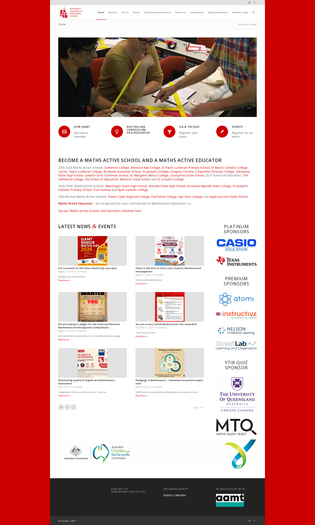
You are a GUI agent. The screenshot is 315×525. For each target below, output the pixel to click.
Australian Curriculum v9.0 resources (138, 130)
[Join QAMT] (64, 132)
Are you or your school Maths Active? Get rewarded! (166, 324)
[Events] (222, 132)
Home (62, 24)
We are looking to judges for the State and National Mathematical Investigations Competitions (89, 326)
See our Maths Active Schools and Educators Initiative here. (100, 211)
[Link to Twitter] (249, 2)
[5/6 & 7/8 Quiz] (169, 132)
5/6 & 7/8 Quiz (189, 127)
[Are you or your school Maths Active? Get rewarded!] (170, 307)
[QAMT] (71, 12)
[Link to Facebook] (254, 2)
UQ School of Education (101, 179)
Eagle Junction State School (228, 197)
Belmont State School (135, 179)
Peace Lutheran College (85, 171)
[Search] (253, 12)
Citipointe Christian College (214, 171)
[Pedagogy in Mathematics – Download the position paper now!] (170, 363)
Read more (63, 280)
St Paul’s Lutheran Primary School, (186, 168)
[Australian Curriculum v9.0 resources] (117, 132)
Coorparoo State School (187, 175)
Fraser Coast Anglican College (129, 197)
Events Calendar (174, 495)
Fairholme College (164, 197)
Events (237, 127)
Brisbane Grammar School (122, 171)
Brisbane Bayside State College (209, 186)
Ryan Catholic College (133, 190)
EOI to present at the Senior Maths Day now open (87, 268)
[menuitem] (100, 12)
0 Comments (81, 271)
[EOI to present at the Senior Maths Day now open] (92, 251)
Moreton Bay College (145, 168)
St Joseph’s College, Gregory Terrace (168, 171)
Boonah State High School (167, 186)
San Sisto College (190, 197)
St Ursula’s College (171, 179)
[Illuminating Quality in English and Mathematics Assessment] (92, 363)
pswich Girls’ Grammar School (107, 175)
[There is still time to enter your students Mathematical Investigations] (170, 251)
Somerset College (116, 168)
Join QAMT (82, 127)
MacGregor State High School (126, 186)
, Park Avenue (101, 190)
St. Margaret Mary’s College (149, 175)
